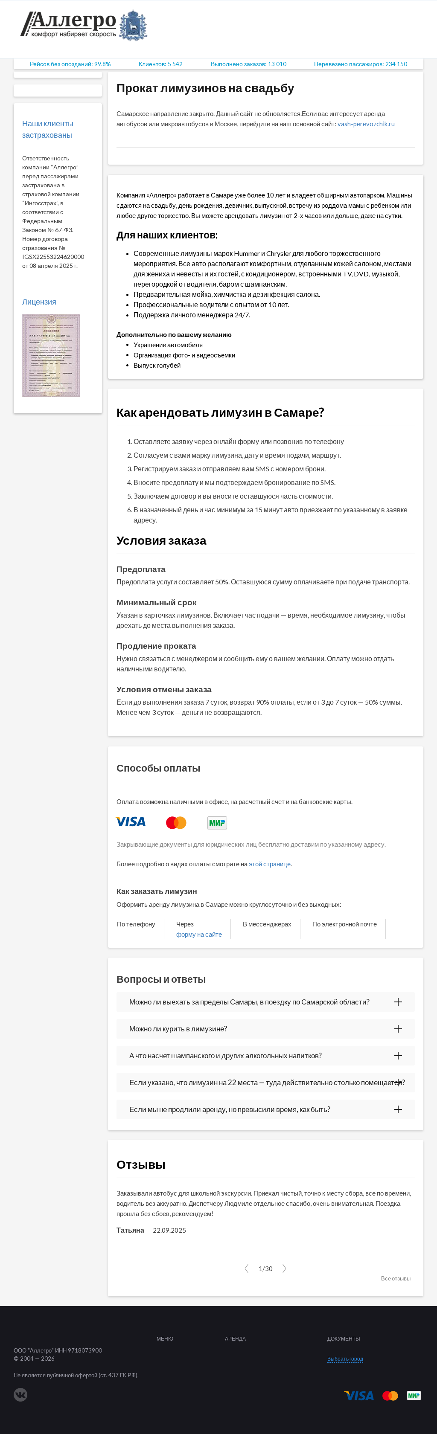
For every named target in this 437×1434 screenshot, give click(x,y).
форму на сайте (199, 934)
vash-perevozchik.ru (366, 124)
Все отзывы (396, 1278)
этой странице (270, 864)
